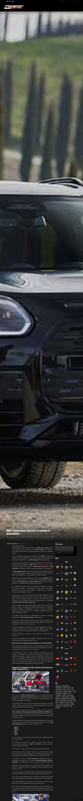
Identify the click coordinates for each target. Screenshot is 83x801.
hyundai (66, 691)
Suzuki (68, 704)
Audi (65, 687)
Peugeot (61, 702)
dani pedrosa (58, 689)
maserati (63, 696)
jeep (75, 691)
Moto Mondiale (63, 700)
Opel (57, 702)
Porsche (66, 702)
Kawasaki (65, 693)
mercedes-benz (65, 698)
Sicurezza (70, 14)
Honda (61, 691)
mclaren (72, 696)
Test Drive (35, 14)
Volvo (71, 705)
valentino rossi (59, 705)
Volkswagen (66, 705)
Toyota (72, 704)
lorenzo (64, 695)
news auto (69, 700)
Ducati (64, 689)
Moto (41, 14)
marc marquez (70, 695)
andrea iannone (59, 687)
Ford (57, 691)
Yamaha (57, 707)
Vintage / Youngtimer (56, 14)
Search (75, 1)
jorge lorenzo (58, 693)
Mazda (68, 696)
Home (27, 14)
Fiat (73, 689)
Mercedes (58, 698)
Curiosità (76, 14)
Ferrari (69, 689)
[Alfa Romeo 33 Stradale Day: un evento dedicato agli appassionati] (1, 400)
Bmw (73, 687)
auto (69, 687)
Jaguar (71, 691)
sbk (61, 704)
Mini (57, 700)
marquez (58, 696)
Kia (69, 693)
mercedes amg (72, 698)
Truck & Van (47, 14)
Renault (71, 702)
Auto (31, 14)
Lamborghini (58, 695)
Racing (64, 14)
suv (64, 704)
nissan (74, 700)
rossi (57, 704)
